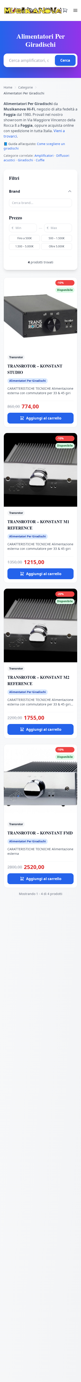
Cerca (65, 60)
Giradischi (25, 160)
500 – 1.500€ (57, 238)
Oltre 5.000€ (56, 246)
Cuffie (40, 160)
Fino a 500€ (24, 238)
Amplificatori (44, 155)
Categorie (25, 87)
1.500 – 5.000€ (24, 246)
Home (8, 87)
